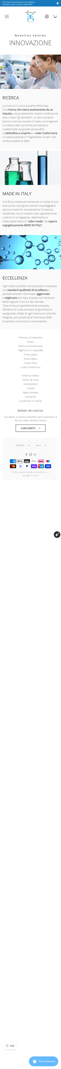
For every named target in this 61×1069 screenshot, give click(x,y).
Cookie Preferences (30, 367)
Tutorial (30, 388)
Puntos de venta (30, 379)
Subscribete (28, 428)
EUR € (38, 445)
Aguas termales (30, 392)
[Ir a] (46, 17)
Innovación (30, 396)
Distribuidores (30, 384)
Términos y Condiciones (30, 337)
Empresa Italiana (30, 375)
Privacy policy (30, 354)
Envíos (30, 341)
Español (20, 445)
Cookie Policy (30, 362)
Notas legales (30, 358)
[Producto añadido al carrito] (55, 16)
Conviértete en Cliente (30, 400)
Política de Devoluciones (30, 346)
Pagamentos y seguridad (30, 350)
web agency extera (30, 475)
